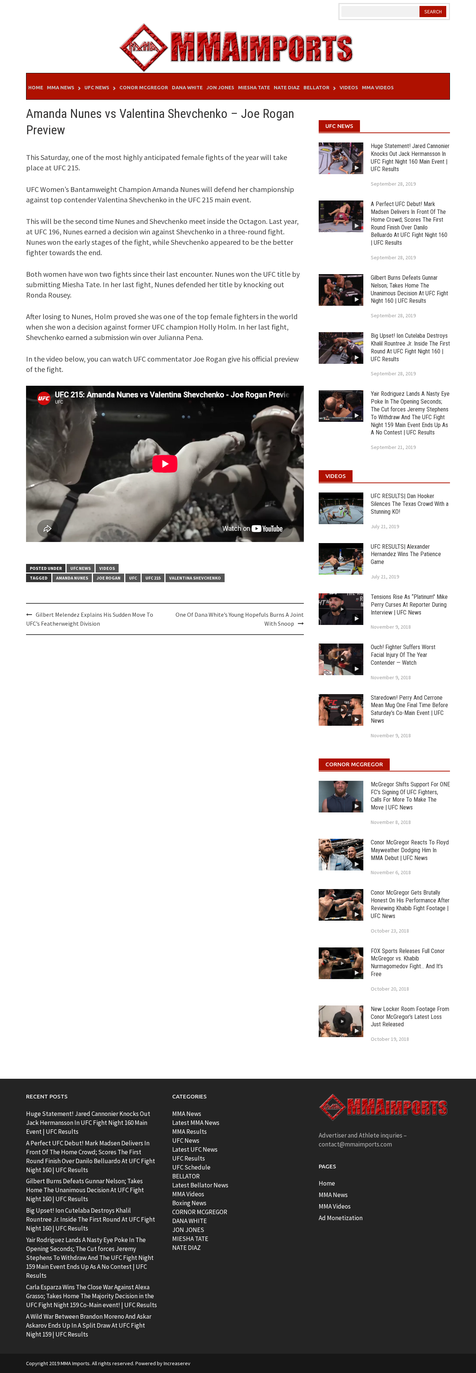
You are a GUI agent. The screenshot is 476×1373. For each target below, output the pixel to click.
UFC (133, 578)
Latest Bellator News (200, 1185)
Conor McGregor (143, 87)
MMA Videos (378, 87)
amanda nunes (72, 578)
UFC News (96, 87)
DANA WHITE (189, 1221)
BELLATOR (186, 1176)
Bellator (316, 87)
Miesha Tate (254, 87)
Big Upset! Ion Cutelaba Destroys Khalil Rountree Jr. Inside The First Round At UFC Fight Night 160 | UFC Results (410, 347)
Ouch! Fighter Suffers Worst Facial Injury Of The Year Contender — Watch (403, 655)
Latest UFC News (195, 1149)
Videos (349, 87)
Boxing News (189, 1203)
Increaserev (177, 1363)
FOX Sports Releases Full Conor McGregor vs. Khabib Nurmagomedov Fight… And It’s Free (408, 962)
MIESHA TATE (190, 1239)
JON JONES (188, 1230)
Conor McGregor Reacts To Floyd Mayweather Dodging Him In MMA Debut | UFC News (410, 850)
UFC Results (188, 1158)
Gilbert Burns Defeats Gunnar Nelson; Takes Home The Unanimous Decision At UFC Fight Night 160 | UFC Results (409, 289)
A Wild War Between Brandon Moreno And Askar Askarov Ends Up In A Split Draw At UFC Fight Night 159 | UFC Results (88, 1325)
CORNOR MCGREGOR (199, 1212)
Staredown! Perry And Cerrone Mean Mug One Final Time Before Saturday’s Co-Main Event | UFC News (409, 709)
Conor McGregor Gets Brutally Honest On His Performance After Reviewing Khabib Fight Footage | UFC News (410, 904)
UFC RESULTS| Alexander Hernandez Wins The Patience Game (406, 554)
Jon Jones (220, 87)
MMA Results (189, 1131)
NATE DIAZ (186, 1248)
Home (35, 87)
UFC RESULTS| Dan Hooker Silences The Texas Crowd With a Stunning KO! (409, 504)
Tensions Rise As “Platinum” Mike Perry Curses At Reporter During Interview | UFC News (409, 604)
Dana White (187, 87)
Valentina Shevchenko (195, 578)
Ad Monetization (341, 1218)
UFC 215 (153, 578)
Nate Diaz (287, 87)
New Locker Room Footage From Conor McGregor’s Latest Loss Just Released (410, 1016)
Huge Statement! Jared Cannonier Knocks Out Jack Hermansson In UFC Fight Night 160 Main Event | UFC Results (410, 157)
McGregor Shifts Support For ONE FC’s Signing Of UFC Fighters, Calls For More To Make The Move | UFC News (410, 796)
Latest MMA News (195, 1123)
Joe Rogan (108, 578)
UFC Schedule (191, 1167)
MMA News (60, 87)
